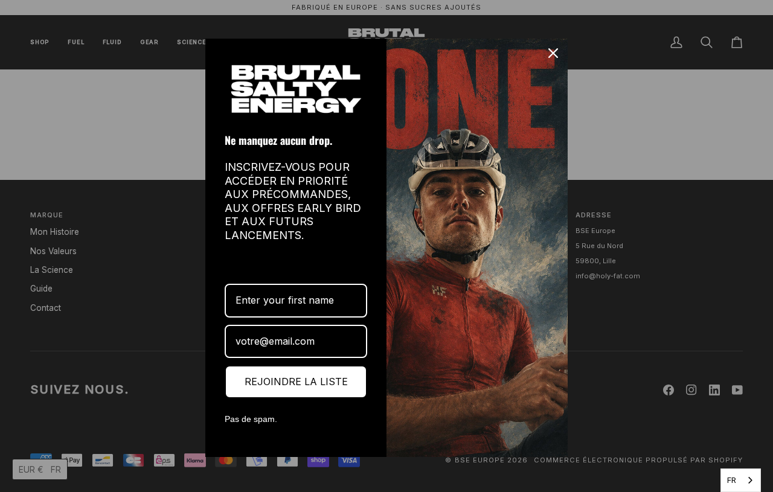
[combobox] (740, 480)
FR (731, 480)
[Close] (553, 53)
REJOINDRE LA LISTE (296, 381)
